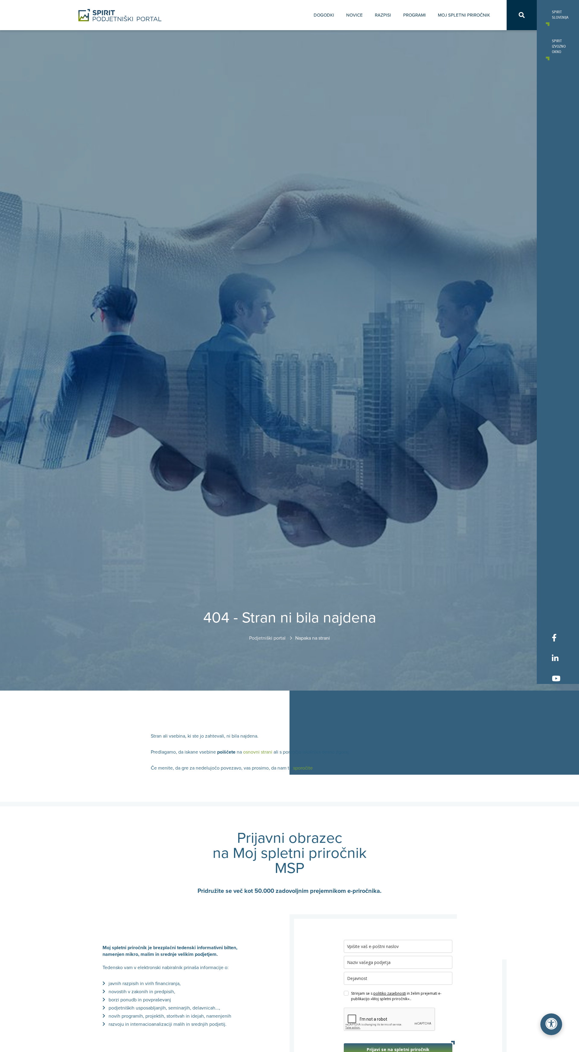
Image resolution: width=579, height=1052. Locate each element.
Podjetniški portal (268, 638)
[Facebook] (556, 637)
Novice (354, 15)
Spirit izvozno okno (558, 46)
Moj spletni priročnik (464, 15)
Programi (414, 15)
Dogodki (324, 15)
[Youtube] (556, 678)
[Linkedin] (556, 658)
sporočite (303, 768)
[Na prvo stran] (120, 15)
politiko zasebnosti (389, 993)
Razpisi (383, 15)
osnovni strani (257, 752)
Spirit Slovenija (558, 14)
